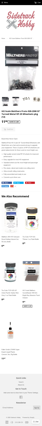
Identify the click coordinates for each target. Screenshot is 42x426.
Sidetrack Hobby (16, 417)
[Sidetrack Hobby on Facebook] (21, 398)
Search (21, 382)
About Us (21, 385)
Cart (38, 2)
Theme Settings (33, 393)
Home (3, 38)
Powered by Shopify (28, 417)
